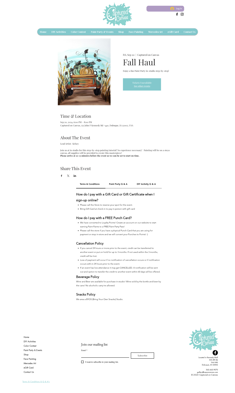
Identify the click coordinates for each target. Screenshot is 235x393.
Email (84, 350)
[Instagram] (182, 14)
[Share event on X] (68, 176)
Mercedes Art (30, 363)
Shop (26, 354)
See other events (142, 86)
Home (26, 337)
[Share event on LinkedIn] (75, 176)
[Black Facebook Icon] (177, 14)
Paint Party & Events (33, 350)
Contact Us (29, 372)
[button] (58, 31)
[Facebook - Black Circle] (215, 352)
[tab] (90, 184)
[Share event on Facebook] (61, 176)
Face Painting (30, 359)
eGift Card (28, 367)
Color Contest (30, 345)
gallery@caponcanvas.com (207, 372)
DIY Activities (30, 341)
